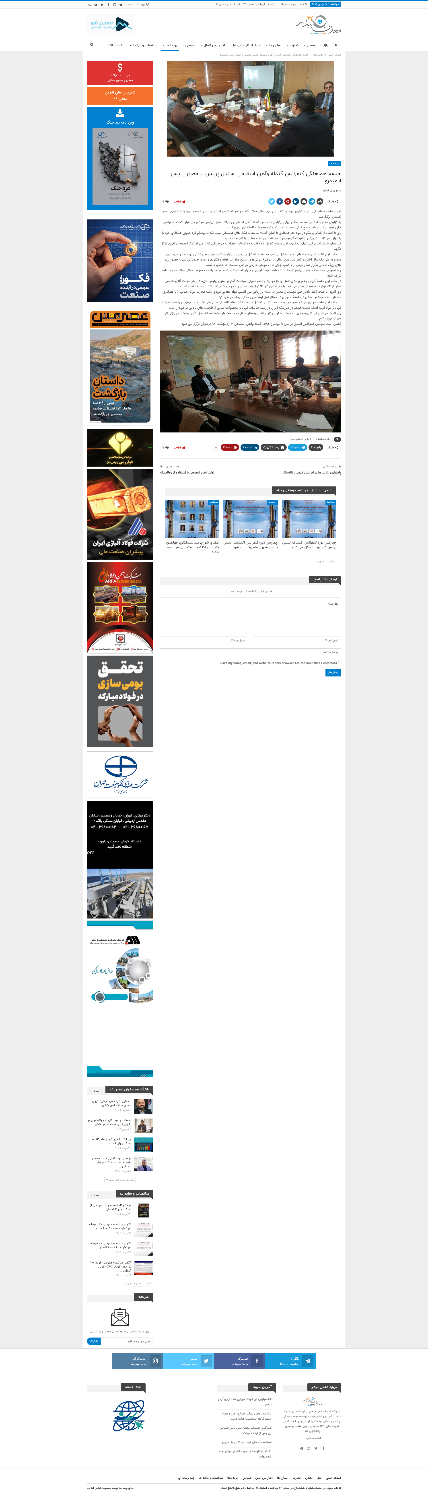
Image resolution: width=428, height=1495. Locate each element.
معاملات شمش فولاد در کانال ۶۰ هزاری (247, 1442)
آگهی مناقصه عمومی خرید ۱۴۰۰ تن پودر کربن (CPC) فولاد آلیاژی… (109, 1267)
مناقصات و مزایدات (143, 45)
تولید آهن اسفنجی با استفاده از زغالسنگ (187, 472)
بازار (325, 45)
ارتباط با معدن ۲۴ (254, 4)
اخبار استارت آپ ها (247, 45)
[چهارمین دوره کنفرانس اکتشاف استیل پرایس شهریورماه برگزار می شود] (309, 519)
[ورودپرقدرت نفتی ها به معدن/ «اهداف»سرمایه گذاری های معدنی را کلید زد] (143, 1164)
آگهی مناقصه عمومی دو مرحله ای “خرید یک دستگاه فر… (111, 1245)
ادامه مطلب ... (312, 1438)
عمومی (190, 45)
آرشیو (271, 4)
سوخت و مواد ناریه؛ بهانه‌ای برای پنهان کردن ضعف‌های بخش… (109, 1122)
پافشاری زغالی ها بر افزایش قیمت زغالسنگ (312, 472)
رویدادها (171, 45)
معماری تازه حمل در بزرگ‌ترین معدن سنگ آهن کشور (111, 1103)
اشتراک (94, 1341)
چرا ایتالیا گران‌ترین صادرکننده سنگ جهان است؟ (111, 1141)
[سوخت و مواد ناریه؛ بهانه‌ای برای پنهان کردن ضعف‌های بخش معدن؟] (143, 1126)
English (115, 45)
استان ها (275, 45)
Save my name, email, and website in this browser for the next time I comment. (278, 663)
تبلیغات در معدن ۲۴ (227, 4)
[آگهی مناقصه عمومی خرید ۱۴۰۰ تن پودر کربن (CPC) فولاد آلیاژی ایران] (143, 1268)
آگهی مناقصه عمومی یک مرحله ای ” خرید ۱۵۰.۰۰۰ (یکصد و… (110, 1226)
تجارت (294, 45)
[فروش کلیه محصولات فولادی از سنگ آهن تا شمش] (143, 1210)
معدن (311, 45)
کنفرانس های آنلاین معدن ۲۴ (120, 95)
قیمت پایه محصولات (291, 4)
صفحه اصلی (333, 1478)
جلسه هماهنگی (323, 439)
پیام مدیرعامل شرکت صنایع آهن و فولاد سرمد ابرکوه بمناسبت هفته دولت (247, 1416)
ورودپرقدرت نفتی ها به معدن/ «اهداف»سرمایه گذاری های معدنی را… (111, 1162)
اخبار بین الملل (214, 45)
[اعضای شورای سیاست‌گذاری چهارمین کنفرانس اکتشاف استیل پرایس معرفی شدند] (192, 519)
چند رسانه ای (186, 1478)
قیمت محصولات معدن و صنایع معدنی (120, 78)
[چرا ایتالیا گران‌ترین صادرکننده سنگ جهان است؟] (143, 1144)
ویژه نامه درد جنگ (120, 123)
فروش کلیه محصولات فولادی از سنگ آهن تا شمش (110, 1207)
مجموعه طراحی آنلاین (99, 1488)
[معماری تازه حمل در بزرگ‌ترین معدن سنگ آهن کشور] (143, 1106)
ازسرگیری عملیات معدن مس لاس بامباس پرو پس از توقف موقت (246, 1431)
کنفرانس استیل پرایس (301, 439)
